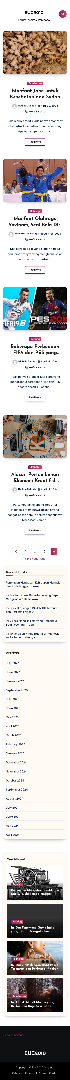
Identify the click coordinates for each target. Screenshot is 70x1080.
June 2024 (13, 816)
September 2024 (17, 789)
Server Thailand (13, 1035)
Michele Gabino (27, 361)
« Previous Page (35, 558)
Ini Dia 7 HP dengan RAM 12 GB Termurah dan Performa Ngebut (32, 610)
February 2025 (15, 744)
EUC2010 (33, 13)
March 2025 (13, 735)
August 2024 (14, 798)
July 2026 (12, 663)
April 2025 (12, 726)
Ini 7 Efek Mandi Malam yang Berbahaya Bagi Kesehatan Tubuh (32, 622)
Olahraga (35, 211)
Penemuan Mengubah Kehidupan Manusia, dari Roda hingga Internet (33, 584)
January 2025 (15, 753)
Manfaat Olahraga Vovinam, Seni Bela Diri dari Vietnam (35, 225)
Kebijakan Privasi (22, 1073)
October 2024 (15, 780)
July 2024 (12, 807)
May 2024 (12, 825)
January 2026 (15, 681)
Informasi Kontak (47, 1073)
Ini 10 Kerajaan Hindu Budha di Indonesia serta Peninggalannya (32, 635)
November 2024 (16, 771)
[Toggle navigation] (6, 14)
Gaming (35, 339)
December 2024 (16, 762)
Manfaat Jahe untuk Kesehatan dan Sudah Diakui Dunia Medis (35, 97)
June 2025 (13, 708)
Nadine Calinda (27, 105)
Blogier (48, 1067)
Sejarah (17, 884)
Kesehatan (35, 83)
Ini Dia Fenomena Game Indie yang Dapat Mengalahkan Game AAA (33, 597)
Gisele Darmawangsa (27, 233)
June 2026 (13, 672)
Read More (35, 141)
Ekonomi (35, 467)
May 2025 (12, 717)
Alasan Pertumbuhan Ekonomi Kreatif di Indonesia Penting (35, 480)
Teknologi (18, 959)
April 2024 (13, 834)
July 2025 (12, 699)
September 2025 (17, 690)
